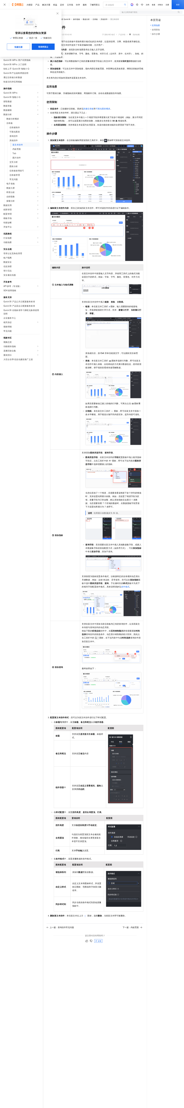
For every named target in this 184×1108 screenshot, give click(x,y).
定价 (62, 4)
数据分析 (86, 19)
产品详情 (121, 34)
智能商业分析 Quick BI (61, 19)
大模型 (29, 4)
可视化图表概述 (103, 108)
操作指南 (76, 19)
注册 (167, 4)
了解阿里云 (95, 4)
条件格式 (125, 586)
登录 (178, 4)
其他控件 (104, 19)
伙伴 (78, 4)
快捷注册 (19, 46)
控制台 (160, 4)
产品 (37, 4)
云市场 (70, 4)
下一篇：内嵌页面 (131, 927)
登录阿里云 (43, 46)
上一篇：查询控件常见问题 (62, 927)
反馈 (99, 941)
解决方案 (46, 4)
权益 (55, 4)
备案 (153, 4)
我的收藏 (136, 34)
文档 (147, 4)
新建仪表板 (88, 108)
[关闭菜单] (4, 4)
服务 (85, 4)
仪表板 (95, 19)
